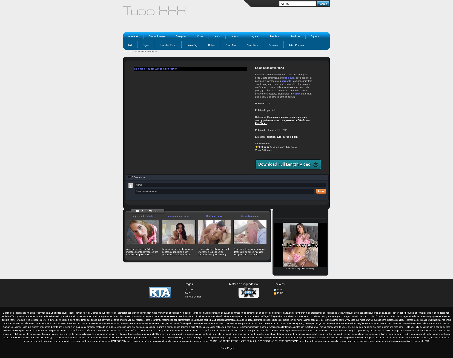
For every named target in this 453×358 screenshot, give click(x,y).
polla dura (288, 77)
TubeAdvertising (307, 269)
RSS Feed (281, 293)
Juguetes (255, 36)
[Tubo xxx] (185, 12)
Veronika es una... (251, 216)
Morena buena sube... (179, 216)
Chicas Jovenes (157, 36)
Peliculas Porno (168, 45)
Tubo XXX (128, 51)
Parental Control (193, 297)
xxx (296, 137)
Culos (200, 36)
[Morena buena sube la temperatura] (179, 232)
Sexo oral (273, 45)
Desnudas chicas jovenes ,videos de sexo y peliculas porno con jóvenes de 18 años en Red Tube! (282, 120)
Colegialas (181, 36)
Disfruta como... (215, 216)
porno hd (288, 137)
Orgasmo (315, 36)
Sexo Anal (231, 45)
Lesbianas (275, 36)
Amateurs (133, 36)
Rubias (211, 45)
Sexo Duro (252, 45)
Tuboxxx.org (20, 313)
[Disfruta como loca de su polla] (214, 232)
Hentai (217, 36)
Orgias (146, 45)
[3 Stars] (262, 147)
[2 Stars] (259, 147)
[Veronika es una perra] (250, 232)
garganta (286, 81)
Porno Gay (192, 45)
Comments (138, 177)
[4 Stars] (265, 147)
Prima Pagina (227, 348)
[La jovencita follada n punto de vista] (143, 232)
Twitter (279, 289)
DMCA (188, 293)
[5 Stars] (267, 147)
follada (296, 93)
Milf (130, 45)
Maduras (295, 36)
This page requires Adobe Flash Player (155, 68)
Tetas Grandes (296, 45)
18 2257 (189, 289)
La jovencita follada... (143, 216)
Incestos (235, 36)
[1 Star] (256, 147)
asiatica (271, 137)
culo (279, 137)
